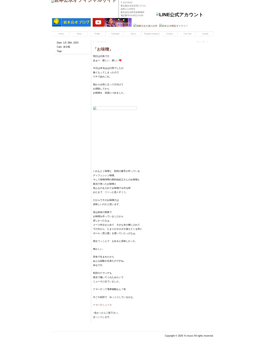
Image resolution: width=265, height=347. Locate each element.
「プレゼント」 (102, 42)
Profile (97, 34)
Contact (169, 34)
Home (61, 34)
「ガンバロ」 (201, 42)
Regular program (151, 34)
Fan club (187, 34)
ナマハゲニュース (102, 305)
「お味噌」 (103, 49)
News (79, 34)
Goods (205, 34)
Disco (133, 34)
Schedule (115, 34)
